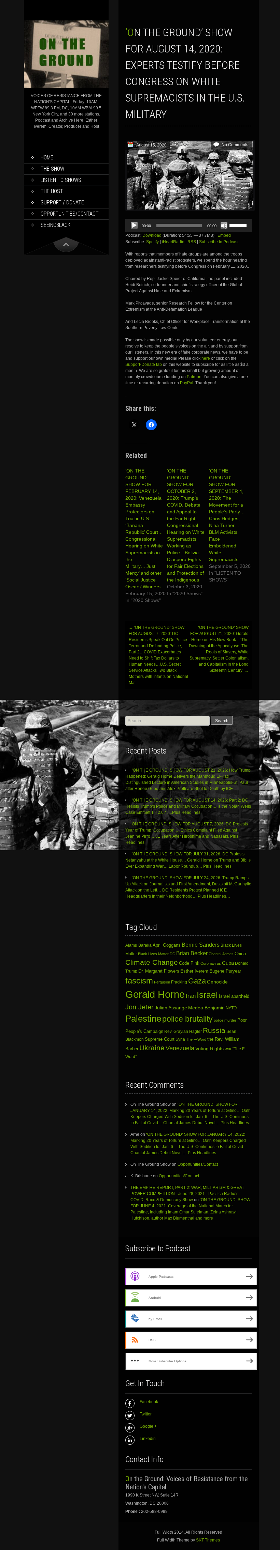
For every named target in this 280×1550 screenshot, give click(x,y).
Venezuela (180, 1048)
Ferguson (162, 982)
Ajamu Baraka (138, 945)
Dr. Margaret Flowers (158, 971)
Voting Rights (209, 1048)
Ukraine (152, 1048)
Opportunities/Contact (70, 214)
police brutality (187, 1018)
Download (152, 235)
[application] (188, 225)
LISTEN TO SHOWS (61, 180)
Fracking (179, 982)
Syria (180, 1039)
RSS (191, 241)
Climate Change (151, 962)
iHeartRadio (173, 241)
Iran (191, 995)
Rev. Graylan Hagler (183, 1031)
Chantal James (221, 954)
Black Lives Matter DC (156, 954)
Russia (214, 1030)
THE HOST (52, 191)
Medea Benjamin (206, 1007)
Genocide (217, 982)
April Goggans (167, 945)
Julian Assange (171, 1007)
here (206, 358)
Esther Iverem (194, 971)
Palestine (143, 1018)
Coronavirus (210, 963)
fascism (139, 980)
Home (47, 157)
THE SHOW (52, 169)
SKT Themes (208, 1540)
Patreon (194, 376)
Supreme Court (159, 1039)
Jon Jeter (139, 1007)
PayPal (186, 383)
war (228, 1048)
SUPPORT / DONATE (62, 202)
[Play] (134, 225)
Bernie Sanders (201, 945)
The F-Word (196, 1039)
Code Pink (189, 963)
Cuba (228, 963)
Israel (207, 994)
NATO (231, 1008)
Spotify (152, 241)
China (240, 953)
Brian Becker (192, 953)
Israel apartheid (234, 996)
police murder (225, 1020)
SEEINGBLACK (55, 225)
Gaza (197, 981)
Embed (224, 235)
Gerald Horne (155, 994)
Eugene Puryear (225, 971)
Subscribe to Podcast (218, 241)
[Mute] (224, 225)
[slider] (239, 225)
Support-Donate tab (143, 364)
